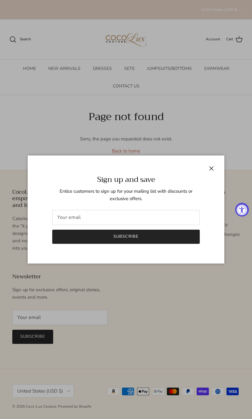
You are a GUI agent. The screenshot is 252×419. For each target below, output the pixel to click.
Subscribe (125, 236)
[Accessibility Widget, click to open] (242, 209)
